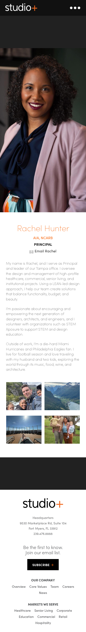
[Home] (43, 506)
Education (26, 616)
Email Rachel (45, 250)
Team (54, 586)
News (43, 592)
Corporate (64, 610)
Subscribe (41, 564)
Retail (63, 616)
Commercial (46, 616)
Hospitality (43, 622)
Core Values (38, 586)
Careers (68, 586)
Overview (19, 586)
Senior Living (43, 610)
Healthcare (22, 610)
